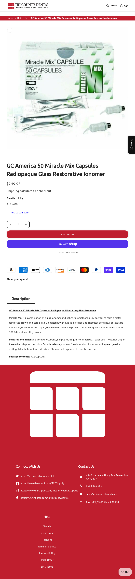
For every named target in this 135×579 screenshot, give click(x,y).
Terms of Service (47, 546)
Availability (15, 198)
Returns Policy (47, 553)
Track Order (47, 559)
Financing (47, 539)
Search (47, 526)
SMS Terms (47, 566)
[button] (99, 5)
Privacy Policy (47, 533)
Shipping (13, 191)
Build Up (22, 18)
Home (10, 18)
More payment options (67, 252)
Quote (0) (131, 145)
